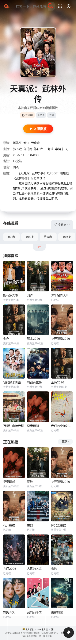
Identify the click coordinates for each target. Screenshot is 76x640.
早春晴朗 (33, 426)
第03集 (48, 236)
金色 (6, 338)
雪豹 (54, 568)
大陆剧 (29, 115)
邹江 (26, 143)
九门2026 (9, 568)
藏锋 (30, 295)
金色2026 (57, 382)
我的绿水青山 (12, 382)
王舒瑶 (49, 149)
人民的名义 (34, 568)
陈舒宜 (38, 149)
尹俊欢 (35, 143)
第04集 (66, 236)
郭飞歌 (17, 149)
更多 (64, 441)
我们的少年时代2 (62, 426)
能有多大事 (10, 295)
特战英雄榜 (34, 382)
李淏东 (59, 149)
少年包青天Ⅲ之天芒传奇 (62, 295)
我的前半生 (34, 612)
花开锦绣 (9, 525)
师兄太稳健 (58, 525)
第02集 (30, 236)
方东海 (70, 149)
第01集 (11, 236)
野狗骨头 (9, 612)
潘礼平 (17, 143)
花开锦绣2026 (60, 338)
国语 (16, 167)
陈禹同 (27, 149)
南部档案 (57, 612)
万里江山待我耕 (13, 426)
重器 (30, 525)
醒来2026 (33, 338)
